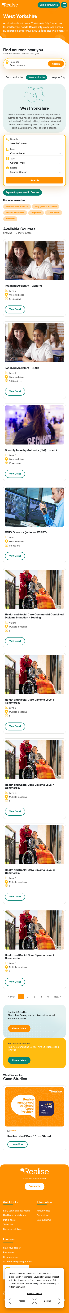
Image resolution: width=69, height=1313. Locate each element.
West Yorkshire (37, 77)
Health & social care (15, 212)
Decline (47, 1301)
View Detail (15, 309)
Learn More (17, 1144)
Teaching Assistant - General (23, 285)
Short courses (10, 1257)
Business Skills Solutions (17, 206)
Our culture (42, 1215)
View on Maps (19, 1028)
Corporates (36, 212)
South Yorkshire (14, 77)
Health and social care (14, 1215)
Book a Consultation (49, 5)
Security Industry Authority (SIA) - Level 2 (31, 449)
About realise (43, 1210)
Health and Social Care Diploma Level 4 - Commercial (30, 786)
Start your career (12, 1248)
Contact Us (34, 1186)
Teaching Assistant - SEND (22, 367)
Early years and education (16, 1210)
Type (12, 158)
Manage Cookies (34, 1294)
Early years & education (46, 206)
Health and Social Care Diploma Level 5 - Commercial (30, 701)
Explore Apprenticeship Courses (22, 192)
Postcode (14, 62)
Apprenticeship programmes (17, 1261)
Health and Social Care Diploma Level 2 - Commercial (30, 956)
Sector (13, 167)
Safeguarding (44, 1220)
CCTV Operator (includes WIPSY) (26, 532)
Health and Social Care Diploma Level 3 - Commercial (30, 871)
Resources (8, 1252)
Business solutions (12, 1229)
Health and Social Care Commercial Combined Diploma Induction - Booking (34, 616)
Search (56, 63)
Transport (10, 218)
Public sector (54, 212)
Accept (22, 1301)
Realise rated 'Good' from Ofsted (29, 1136)
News (13, 1130)
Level (13, 149)
